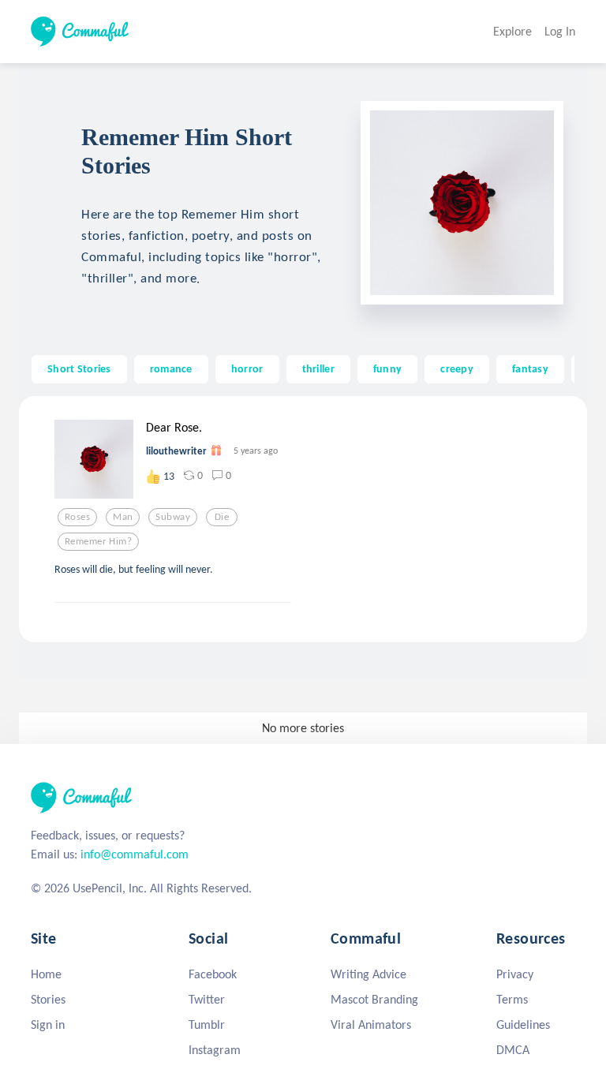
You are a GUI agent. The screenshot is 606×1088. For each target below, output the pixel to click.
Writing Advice (368, 973)
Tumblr (207, 1024)
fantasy (530, 368)
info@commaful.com (134, 854)
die (222, 516)
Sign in (48, 1024)
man (123, 516)
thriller (318, 368)
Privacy (514, 973)
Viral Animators (371, 1024)
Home (46, 973)
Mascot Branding (374, 999)
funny (387, 368)
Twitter (207, 999)
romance (171, 368)
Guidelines (523, 1024)
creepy (456, 368)
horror (247, 368)
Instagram (215, 1049)
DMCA (512, 1049)
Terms (512, 999)
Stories (48, 999)
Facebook (213, 973)
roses (77, 516)
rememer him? (98, 541)
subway (172, 516)
